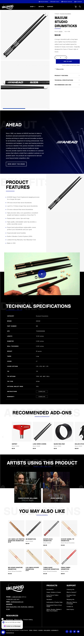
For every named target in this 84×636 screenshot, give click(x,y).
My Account (79, 1)
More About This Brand (16, 164)
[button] (76, 7)
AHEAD (60, 31)
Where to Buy (55, 1)
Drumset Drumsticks (65, 13)
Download (42, 391)
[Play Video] (42, 274)
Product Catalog (67, 1)
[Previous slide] (3, 437)
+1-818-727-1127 (11, 599)
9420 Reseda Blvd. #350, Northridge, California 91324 (19, 608)
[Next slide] (81, 437)
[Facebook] (66, 631)
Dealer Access (44, 1)
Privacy (35, 630)
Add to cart (68, 61)
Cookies (40, 630)
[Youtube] (78, 631)
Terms (30, 630)
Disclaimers (47, 630)
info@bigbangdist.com (17, 602)
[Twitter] (74, 631)
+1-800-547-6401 (16, 597)
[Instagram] (70, 631)
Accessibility (54, 630)
